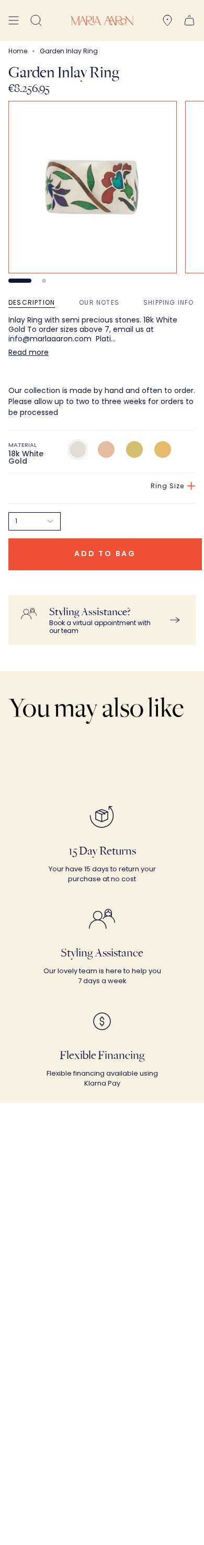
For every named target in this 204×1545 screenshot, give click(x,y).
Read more (28, 352)
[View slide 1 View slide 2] (102, 192)
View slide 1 (19, 281)
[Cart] (189, 20)
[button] (36, 20)
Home (17, 51)
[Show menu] (13, 20)
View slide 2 (44, 281)
